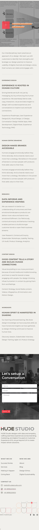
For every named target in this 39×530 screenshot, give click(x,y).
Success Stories (7, 463)
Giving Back (5, 474)
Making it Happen (8, 471)
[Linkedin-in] (34, 514)
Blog (21, 467)
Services (4, 467)
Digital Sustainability (27, 474)
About (22, 463)
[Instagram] (37, 514)
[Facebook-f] (30, 514)
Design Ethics (25, 471)
